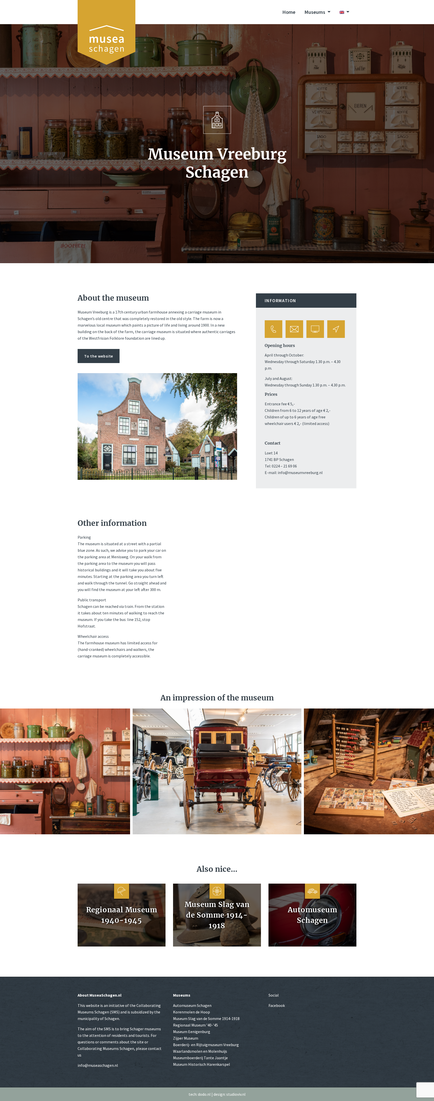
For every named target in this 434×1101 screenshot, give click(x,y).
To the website (98, 356)
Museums (315, 12)
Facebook (276, 1005)
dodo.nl (204, 1094)
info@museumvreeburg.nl (300, 472)
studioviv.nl (236, 1094)
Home (288, 12)
